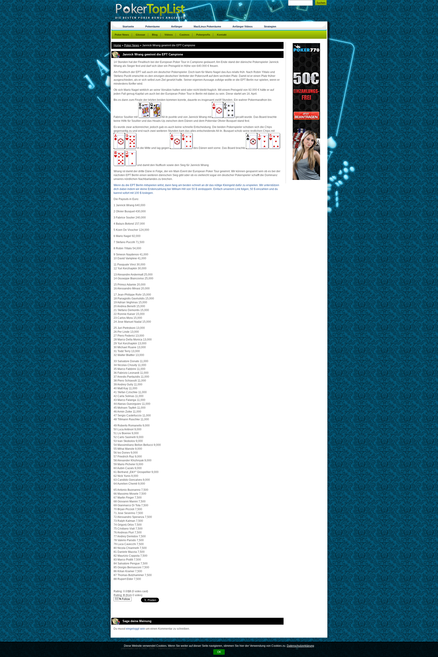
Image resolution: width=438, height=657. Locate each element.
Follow (125, 599)
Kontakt (222, 34)
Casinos (184, 34)
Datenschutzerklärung (300, 645)
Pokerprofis (203, 34)
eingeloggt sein (135, 628)
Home (117, 45)
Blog (155, 34)
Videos (168, 34)
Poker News (131, 45)
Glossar (140, 34)
